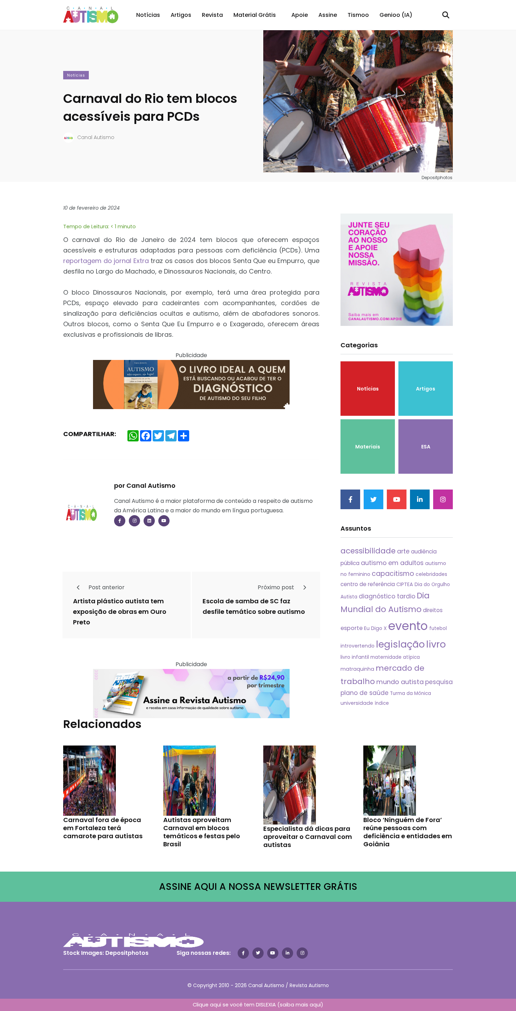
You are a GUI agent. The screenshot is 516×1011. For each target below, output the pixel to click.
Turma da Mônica (410, 693)
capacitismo (393, 573)
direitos (433, 610)
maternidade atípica (395, 657)
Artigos (181, 15)
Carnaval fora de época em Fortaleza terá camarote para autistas (103, 827)
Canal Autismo (95, 137)
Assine (327, 15)
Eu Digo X (375, 628)
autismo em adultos (392, 562)
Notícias (148, 15)
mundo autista (400, 681)
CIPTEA (404, 584)
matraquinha (357, 668)
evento (408, 626)
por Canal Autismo (145, 485)
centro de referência (367, 584)
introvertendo (357, 645)
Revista (212, 15)
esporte (351, 628)
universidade (356, 703)
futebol (438, 628)
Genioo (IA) (395, 15)
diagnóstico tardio (387, 596)
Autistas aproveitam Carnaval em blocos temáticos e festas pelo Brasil (201, 831)
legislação (400, 644)
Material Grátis (254, 15)
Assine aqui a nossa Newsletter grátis (258, 886)
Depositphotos (126, 953)
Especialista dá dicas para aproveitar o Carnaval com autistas (307, 836)
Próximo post (277, 587)
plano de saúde (364, 693)
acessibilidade (368, 550)
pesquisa (439, 682)
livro (436, 644)
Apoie (299, 15)
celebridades (431, 574)
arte (403, 551)
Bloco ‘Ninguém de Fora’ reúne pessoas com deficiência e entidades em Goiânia (407, 831)
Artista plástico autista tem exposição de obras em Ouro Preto (119, 612)
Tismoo (358, 15)
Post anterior (106, 587)
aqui (315, 1004)
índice (382, 703)
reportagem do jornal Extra (106, 260)
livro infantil (354, 657)
